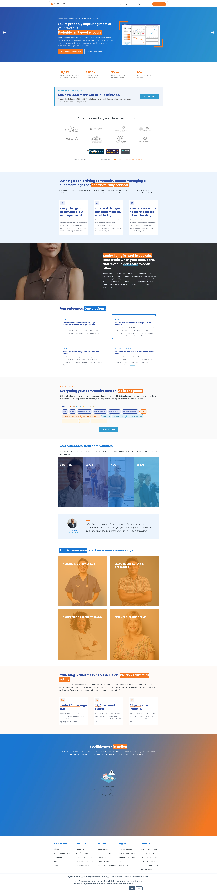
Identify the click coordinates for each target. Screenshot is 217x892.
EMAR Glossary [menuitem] (103, 861)
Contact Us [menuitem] (123, 865)
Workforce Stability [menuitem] (83, 853)
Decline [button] (139, 888)
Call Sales (146, 4)
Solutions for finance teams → (127, 656)
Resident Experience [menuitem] (84, 857)
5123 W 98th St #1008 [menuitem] (149, 849)
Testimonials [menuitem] (59, 857)
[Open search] (139, 4)
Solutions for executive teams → (75, 656)
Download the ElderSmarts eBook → (146, 499)
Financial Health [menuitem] (82, 849)
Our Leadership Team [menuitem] (62, 853)
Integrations (107, 4)
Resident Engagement (99, 421)
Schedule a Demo (159, 4)
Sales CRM (106, 416)
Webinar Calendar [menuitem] (105, 857)
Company (118, 4)
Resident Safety (114, 411)
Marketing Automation (135, 416)
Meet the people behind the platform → (129, 160)
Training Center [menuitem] (125, 861)
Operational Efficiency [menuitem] (84, 861)
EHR (65, 411)
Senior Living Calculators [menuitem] (107, 865)
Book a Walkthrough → (149, 96)
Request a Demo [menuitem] (147, 869)
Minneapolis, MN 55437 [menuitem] (150, 853)
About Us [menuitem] (57, 849)
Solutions (86, 4)
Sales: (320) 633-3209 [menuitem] (149, 861)
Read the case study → (95, 501)
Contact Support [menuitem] (125, 849)
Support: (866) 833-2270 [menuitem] (150, 865)
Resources (96, 4)
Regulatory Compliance (130, 411)
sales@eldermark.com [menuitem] (149, 857)
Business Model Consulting (90, 416)
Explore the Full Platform (69, 53)
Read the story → (69, 502)
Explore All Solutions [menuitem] (84, 865)
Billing (143, 411)
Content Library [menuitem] (104, 849)
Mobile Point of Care (84, 411)
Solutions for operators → (125, 602)
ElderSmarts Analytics (70, 421)
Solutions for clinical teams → (74, 602)
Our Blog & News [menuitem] (104, 853)
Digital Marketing (119, 416)
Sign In (127, 4)
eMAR (72, 411)
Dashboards (84, 421)
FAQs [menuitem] (56, 861)
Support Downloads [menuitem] (127, 857)
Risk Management (100, 411)
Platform (76, 4)
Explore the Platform (108, 429)
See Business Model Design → (121, 501)
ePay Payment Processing (71, 416)
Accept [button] (132, 888)
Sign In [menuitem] (57, 865)
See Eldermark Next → (93, 53)
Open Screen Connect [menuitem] (127, 853)
